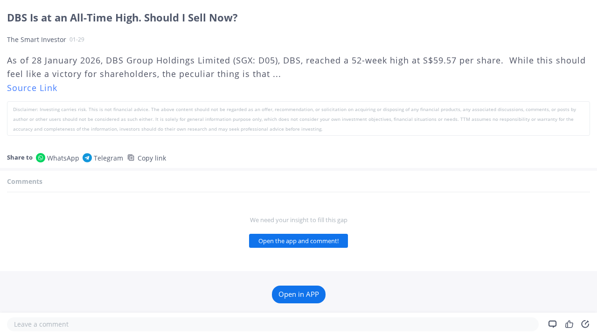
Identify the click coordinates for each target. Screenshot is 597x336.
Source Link (32, 87)
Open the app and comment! (298, 241)
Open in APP (298, 294)
